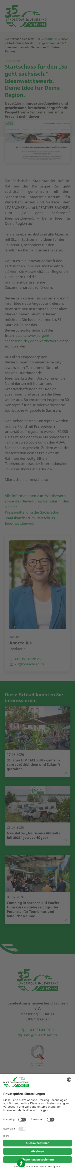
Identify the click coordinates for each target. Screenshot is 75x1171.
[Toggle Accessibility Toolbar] (21, 1163)
